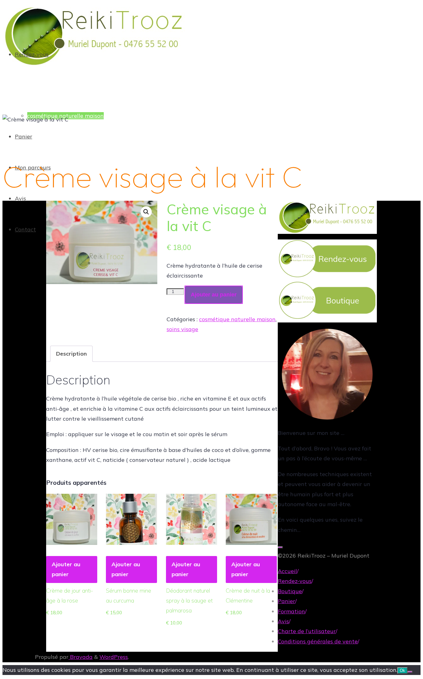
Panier (286, 601)
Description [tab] (71, 353)
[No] (410, 672)
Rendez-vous (295, 581)
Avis (283, 621)
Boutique (290, 591)
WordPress (113, 656)
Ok (402, 670)
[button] (146, 211)
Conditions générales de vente (318, 641)
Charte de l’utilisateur (307, 631)
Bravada (80, 656)
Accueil (287, 571)
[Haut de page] (280, 547)
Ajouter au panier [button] (66, 569)
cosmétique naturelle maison (237, 319)
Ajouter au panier (214, 294)
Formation (291, 611)
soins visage (182, 329)
